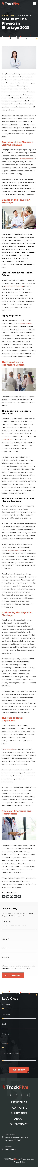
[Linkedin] (7, 896)
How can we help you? (11, 1053)
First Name (6, 1004)
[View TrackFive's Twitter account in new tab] (27, 1095)
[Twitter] (3, 896)
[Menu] (34, 3)
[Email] (15, 896)
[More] (19, 896)
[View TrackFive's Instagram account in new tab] (16, 1095)
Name (5, 939)
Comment (6, 921)
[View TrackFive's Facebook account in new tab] (11, 1095)
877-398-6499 (10, 1149)
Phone (5, 1043)
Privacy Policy (19, 1162)
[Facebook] (11, 896)
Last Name (6, 1014)
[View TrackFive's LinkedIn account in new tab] (22, 1095)
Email (5, 948)
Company (6, 1034)
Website (5, 957)
